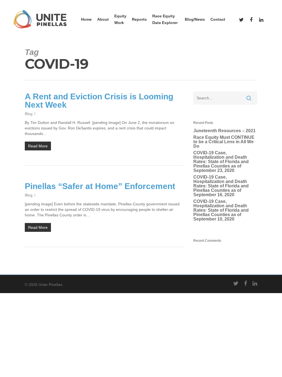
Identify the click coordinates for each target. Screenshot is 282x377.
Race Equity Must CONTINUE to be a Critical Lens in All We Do (223, 141)
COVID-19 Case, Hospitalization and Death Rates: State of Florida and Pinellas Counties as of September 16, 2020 (221, 186)
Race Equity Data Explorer (165, 19)
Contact (217, 19)
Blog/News (195, 19)
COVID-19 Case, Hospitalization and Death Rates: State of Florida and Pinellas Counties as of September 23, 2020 (221, 162)
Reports (139, 19)
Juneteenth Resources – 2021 (224, 131)
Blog (28, 113)
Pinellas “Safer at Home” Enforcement (100, 186)
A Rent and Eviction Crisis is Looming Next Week (99, 100)
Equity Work (120, 19)
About (103, 19)
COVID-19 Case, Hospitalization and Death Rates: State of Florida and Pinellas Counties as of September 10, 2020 (221, 210)
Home (86, 19)
